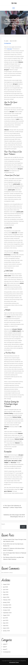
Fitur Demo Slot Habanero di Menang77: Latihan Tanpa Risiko (12, 506)
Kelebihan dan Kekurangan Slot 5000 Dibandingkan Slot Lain (14, 515)
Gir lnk (14, 3)
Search (3, 524)
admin (7, 40)
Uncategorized (7, 43)
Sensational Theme (14, 662)
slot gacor (9, 48)
